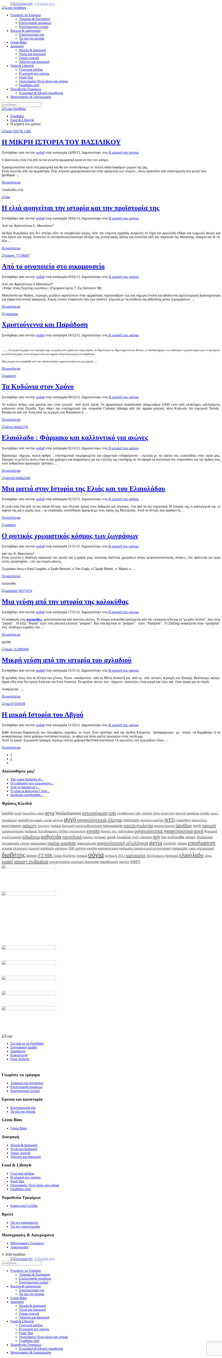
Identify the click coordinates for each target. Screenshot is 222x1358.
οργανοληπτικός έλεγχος (99, 819)
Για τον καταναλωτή (24, 1222)
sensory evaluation (31, 861)
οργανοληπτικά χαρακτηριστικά (163, 830)
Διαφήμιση (17, 1051)
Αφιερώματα (19, 1247)
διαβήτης (13, 854)
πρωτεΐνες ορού (33, 813)
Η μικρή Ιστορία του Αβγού (42, 714)
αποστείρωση (164, 826)
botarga (88, 837)
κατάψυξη (47, 848)
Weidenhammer (68, 813)
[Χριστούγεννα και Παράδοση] (10, 314)
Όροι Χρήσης (19, 1059)
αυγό (70, 819)
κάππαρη (146, 837)
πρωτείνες (199, 820)
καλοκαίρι (135, 855)
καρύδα (92, 848)
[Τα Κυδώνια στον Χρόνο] (9, 376)
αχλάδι (204, 813)
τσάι (112, 812)
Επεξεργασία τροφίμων (35, 23)
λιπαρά (81, 855)
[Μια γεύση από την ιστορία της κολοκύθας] (17, 591)
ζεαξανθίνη (183, 820)
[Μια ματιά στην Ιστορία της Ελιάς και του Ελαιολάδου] (16, 478)
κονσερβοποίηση (88, 826)
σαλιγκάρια (126, 831)
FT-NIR (45, 855)
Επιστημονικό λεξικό (33, 27)
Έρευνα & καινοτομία (25, 30)
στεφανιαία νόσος (15, 843)
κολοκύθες (34, 619)
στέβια (63, 831)
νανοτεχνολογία (138, 825)
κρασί (7, 861)
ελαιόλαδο (191, 855)
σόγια (96, 854)
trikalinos (31, 836)
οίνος (208, 856)
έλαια (57, 855)
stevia (155, 843)
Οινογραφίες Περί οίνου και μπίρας (43, 81)
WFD (169, 819)
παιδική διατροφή (63, 826)
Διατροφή (17, 46)
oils (138, 813)
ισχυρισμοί (205, 848)
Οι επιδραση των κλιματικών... (31, 783)
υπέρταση (131, 820)
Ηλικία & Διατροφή (32, 50)
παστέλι (124, 862)
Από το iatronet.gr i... (24, 787)
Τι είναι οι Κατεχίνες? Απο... (29, 791)
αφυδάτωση (109, 862)
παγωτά (180, 813)
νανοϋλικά (72, 836)
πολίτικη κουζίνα (151, 820)
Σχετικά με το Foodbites (27, 1043)
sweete (93, 831)
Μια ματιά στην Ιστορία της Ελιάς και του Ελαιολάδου (83, 488)
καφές (38, 820)
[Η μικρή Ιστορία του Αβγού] (13, 704)
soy (156, 836)
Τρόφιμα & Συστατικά (34, 19)
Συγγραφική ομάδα (23, 1047)
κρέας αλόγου (53, 820)
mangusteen (38, 843)
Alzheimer (204, 837)
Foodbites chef (29, 85)
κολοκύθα (176, 837)
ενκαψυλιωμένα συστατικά (152, 848)
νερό (17, 813)
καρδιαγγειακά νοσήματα (115, 848)
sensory (30, 825)
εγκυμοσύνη (77, 831)
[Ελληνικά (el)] (21, 3)
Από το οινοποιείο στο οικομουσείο (53, 266)
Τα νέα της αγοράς (31, 38)
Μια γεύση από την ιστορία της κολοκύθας (65, 601)
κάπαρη (190, 837)
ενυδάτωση (125, 813)
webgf (40, 152)
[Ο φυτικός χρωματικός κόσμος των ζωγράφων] (9, 525)
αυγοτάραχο (12, 825)
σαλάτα (147, 813)
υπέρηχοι (61, 848)
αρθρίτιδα (51, 836)
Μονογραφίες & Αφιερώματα (30, 97)
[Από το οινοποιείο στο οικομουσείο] (15, 255)
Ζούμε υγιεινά (29, 58)
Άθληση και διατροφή (34, 62)
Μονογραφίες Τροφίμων (27, 1243)
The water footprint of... (26, 779)
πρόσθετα (25, 820)
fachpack (31, 831)
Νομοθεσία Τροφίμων (25, 89)
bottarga (172, 855)
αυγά (198, 831)
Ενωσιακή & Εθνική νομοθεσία (41, 93)
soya (49, 813)
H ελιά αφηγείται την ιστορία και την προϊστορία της (81, 208)
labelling (184, 825)
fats (164, 837)
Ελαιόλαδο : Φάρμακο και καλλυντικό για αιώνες (75, 437)
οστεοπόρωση (95, 812)
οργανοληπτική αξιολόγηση (122, 842)
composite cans (183, 848)
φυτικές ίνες (109, 831)
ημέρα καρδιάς (61, 843)
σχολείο (169, 843)
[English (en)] (44, 3)
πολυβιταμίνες (48, 831)
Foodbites (17, 116)
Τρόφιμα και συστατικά (26, 1083)
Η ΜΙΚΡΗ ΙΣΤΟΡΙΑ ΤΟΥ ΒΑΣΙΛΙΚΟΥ (61, 142)
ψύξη (135, 837)
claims (182, 843)
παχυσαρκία (112, 825)
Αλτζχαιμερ (155, 855)
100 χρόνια (77, 848)
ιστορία (7, 848)
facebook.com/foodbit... (26, 795)
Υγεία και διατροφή (32, 54)
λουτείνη (44, 826)
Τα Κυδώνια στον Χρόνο (38, 386)
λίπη (156, 813)
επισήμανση (201, 843)
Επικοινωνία (19, 1055)
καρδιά (7, 813)
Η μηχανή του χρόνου (34, 73)
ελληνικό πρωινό (26, 848)
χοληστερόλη (59, 862)
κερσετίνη (168, 813)
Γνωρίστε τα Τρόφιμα (25, 15)
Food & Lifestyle (22, 66)
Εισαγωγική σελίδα (23, 1206)
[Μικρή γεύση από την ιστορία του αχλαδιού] (15, 649)
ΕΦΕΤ (135, 862)
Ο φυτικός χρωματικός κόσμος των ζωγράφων (70, 536)
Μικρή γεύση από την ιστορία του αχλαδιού (67, 660)
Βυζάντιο (69, 856)
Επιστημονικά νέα (31, 34)
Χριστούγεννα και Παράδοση (45, 324)
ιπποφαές (100, 837)
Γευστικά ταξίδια (30, 69)
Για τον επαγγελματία (25, 1226)
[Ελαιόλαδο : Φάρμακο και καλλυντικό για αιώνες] (15, 427)
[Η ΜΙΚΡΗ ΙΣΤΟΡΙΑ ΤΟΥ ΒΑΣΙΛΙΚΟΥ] (16, 131)
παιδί (197, 825)
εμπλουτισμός (13, 831)
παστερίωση (86, 843)
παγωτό (209, 825)
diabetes (31, 856)
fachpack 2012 (115, 856)
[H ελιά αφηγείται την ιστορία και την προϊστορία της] (6, 197)
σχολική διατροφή (85, 862)
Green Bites (18, 42)
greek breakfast (119, 837)
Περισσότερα (11, 182)
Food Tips (26, 77)
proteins (193, 813)
